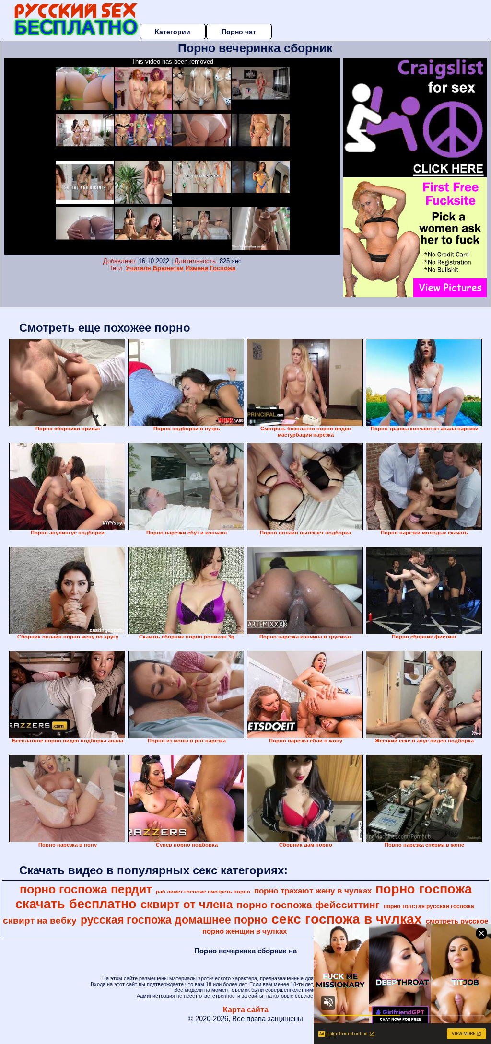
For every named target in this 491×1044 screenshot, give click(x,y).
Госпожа (222, 268)
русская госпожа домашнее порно (174, 920)
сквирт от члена (186, 904)
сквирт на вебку (40, 921)
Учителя (138, 268)
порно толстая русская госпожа (429, 906)
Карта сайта (246, 1010)
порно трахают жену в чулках (313, 890)
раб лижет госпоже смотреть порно (203, 891)
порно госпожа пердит (86, 889)
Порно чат (239, 31)
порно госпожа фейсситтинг (308, 905)
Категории (172, 31)
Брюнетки (168, 268)
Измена (197, 268)
